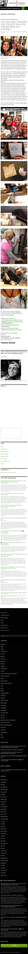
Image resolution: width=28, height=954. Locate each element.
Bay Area (3, 19)
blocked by (14, 945)
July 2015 (3, 821)
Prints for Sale (4, 458)
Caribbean (3, 666)
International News (5, 693)
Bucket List (3, 661)
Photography (3, 710)
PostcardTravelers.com (10, 318)
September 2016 (4, 819)
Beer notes (3, 658)
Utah (2, 734)
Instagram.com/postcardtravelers (15, 321)
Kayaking (3, 698)
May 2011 (3, 848)
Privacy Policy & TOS (5, 461)
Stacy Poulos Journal (5, 722)
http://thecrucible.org (21, 99)
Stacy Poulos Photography (6, 725)
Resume (2, 463)
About (2, 446)
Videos (2, 737)
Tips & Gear (3, 727)
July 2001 (3, 865)
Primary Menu (26, 8)
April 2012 (3, 845)
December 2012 (4, 843)
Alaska (2, 646)
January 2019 (3, 801)
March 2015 (3, 828)
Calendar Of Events (5, 451)
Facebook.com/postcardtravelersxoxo (13, 320)
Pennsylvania (3, 707)
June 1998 (3, 872)
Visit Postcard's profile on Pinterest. (8, 472)
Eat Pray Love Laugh (5, 676)
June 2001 (3, 867)
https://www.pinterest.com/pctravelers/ (10, 324)
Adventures (3, 644)
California (3, 663)
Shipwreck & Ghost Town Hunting (8, 720)
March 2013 (3, 841)
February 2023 (4, 779)
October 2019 (4, 792)
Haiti (2, 685)
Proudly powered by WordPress (15, 952)
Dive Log (2, 671)
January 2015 (3, 833)
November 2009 (4, 858)
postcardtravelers (18, 31)
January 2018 (3, 809)
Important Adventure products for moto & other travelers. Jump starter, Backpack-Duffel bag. (13, 567)
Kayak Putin (3, 695)
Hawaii (2, 688)
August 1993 (3, 875)
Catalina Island (4, 668)
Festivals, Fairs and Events (11, 19)
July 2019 (3, 794)
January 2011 (3, 850)
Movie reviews (4, 702)
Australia (2, 654)
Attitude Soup (4, 651)
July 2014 (3, 836)
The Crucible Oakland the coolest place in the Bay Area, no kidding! (14, 25)
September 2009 (4, 860)
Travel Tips (3, 729)
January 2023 (3, 782)
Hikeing (2, 690)
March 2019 (3, 796)
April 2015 (3, 826)
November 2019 (4, 789)
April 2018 (3, 804)
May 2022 (3, 784)
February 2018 (4, 806)
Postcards (3, 715)
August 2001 (3, 863)
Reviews (2, 717)
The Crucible (12, 342)
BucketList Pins (4, 449)
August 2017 (3, 811)
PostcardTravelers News (8, 880)
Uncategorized (4, 732)
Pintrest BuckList (4, 456)
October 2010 (4, 853)
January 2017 (3, 814)
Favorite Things (4, 680)
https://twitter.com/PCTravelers (13, 329)
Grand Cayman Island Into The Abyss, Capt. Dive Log (12, 493)
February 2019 (4, 799)
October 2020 (4, 787)
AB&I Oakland (5, 342)
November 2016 (4, 816)
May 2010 (3, 855)
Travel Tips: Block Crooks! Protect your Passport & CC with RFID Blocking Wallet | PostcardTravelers (13, 481)
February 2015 (4, 831)
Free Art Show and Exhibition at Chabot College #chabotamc (13, 592)
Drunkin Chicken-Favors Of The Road (9, 673)
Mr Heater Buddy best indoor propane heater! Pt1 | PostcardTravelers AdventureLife (12, 506)
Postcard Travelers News (9, 478)
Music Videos (3, 705)
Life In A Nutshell (4, 700)
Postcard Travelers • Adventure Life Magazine (11, 8)
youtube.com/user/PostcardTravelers (9, 328)
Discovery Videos (4, 454)
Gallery (3, 31)
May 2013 (3, 838)
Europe (2, 678)
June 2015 (3, 823)
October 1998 (4, 870)
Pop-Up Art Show (4, 712)
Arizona (2, 649)
